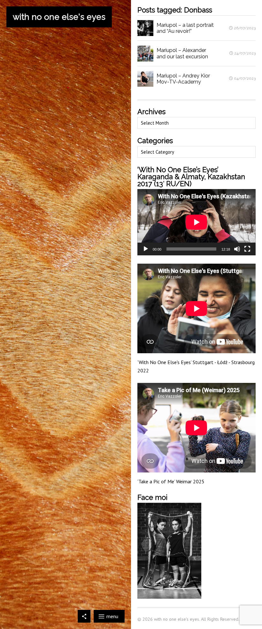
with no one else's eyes (59, 17)
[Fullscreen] (247, 249)
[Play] (146, 249)
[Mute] (237, 249)
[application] (196, 222)
